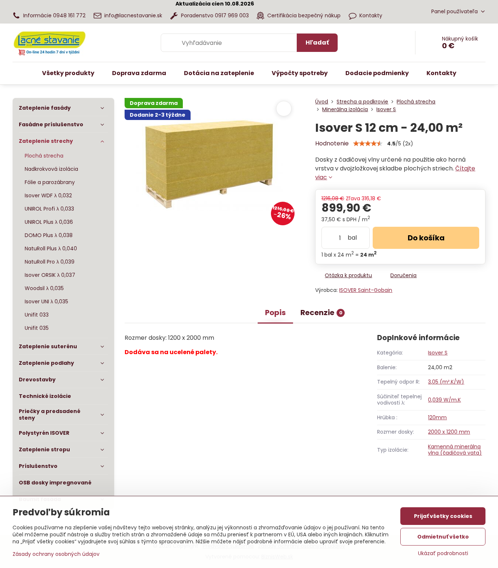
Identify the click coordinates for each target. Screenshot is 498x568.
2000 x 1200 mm (449, 431)
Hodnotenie (332, 143)
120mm (437, 417)
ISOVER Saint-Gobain (365, 290)
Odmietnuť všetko (443, 536)
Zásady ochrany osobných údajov (56, 554)
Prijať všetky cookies (443, 516)
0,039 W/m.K (444, 399)
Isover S (437, 352)
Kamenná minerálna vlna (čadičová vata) (455, 450)
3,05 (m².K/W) (446, 381)
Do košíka (426, 238)
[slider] (368, 144)
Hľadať (317, 42)
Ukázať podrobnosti (443, 553)
